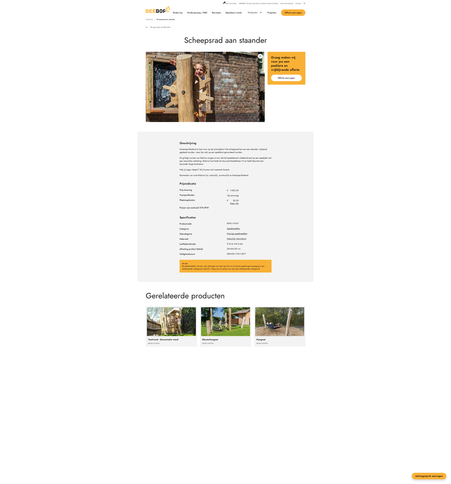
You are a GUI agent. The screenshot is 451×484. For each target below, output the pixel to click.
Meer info (234, 203)
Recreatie (216, 12)
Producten (252, 12)
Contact (298, 3)
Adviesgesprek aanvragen (429, 476)
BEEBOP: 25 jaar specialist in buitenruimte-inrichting (258, 3)
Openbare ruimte (234, 12)
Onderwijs (178, 12)
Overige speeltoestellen (237, 233)
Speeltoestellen (233, 228)
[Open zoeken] (303, 3)
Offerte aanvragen (293, 12)
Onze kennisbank (286, 3)
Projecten (271, 12)
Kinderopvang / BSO (197, 12)
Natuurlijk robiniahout (236, 238)
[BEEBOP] (158, 9)
